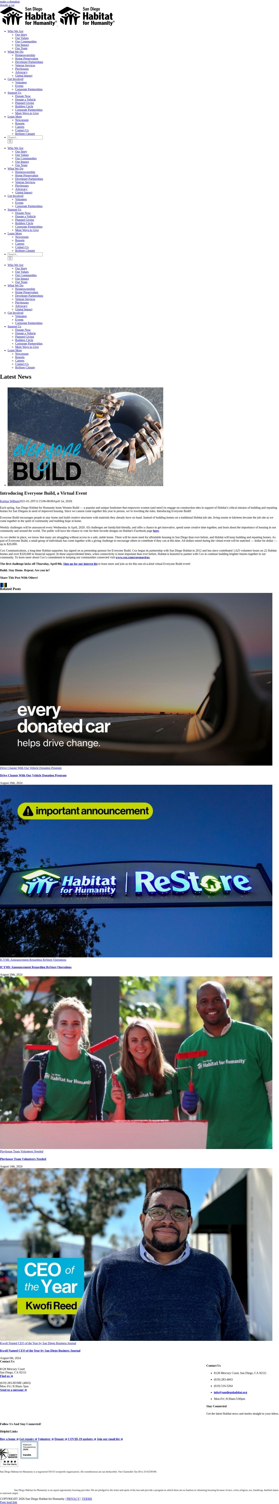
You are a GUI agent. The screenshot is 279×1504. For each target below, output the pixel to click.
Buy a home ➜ (9, 1439)
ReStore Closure (25, 133)
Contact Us (22, 130)
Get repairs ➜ (28, 1439)
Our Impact (22, 44)
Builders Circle (24, 106)
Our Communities (26, 41)
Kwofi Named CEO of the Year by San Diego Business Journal (38, 1343)
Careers (19, 126)
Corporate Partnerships (29, 89)
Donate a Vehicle (25, 99)
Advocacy (21, 72)
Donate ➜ (60, 1439)
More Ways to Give (27, 113)
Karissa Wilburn (9, 501)
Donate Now (23, 96)
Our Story (21, 34)
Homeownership (25, 55)
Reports (19, 123)
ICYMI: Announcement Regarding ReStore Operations (33, 959)
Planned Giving (24, 103)
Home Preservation (26, 58)
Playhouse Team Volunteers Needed (21, 1151)
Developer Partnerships (29, 62)
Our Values (22, 38)
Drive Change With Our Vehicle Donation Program (30, 768)
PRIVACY (73, 1498)
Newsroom (21, 120)
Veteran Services (25, 65)
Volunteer (21, 82)
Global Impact (23, 75)
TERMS (87, 1498)
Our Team (21, 48)
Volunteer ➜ (46, 1439)
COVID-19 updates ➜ (82, 1439)
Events (19, 85)
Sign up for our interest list (80, 563)
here (156, 530)
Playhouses (22, 68)
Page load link (8, 1502)
